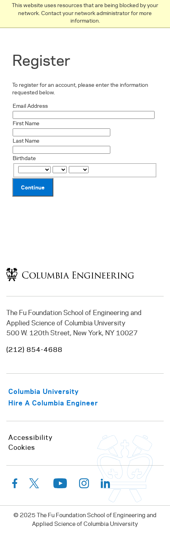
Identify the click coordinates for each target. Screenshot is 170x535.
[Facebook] (14, 485)
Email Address (30, 106)
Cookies (21, 448)
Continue (33, 187)
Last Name (26, 141)
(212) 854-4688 (34, 350)
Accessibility (30, 438)
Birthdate (24, 158)
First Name (26, 123)
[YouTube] (60, 485)
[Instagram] (84, 485)
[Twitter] (35, 485)
